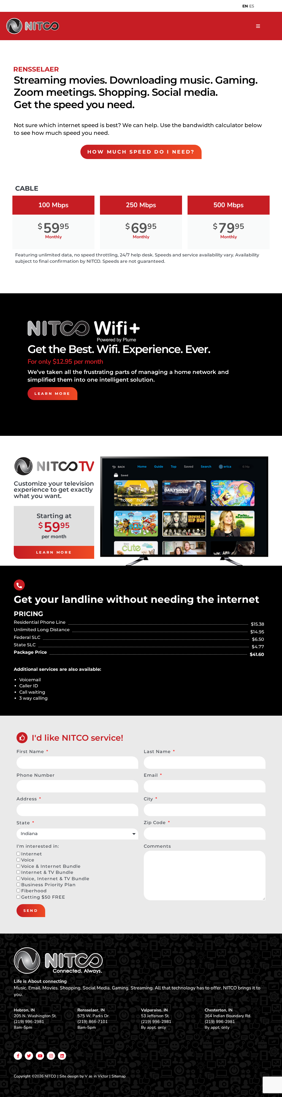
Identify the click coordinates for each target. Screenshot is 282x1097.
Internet (31, 854)
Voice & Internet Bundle (51, 866)
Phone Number (36, 775)
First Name (31, 751)
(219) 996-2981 (29, 1021)
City (149, 798)
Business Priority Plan (48, 884)
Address (27, 798)
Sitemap (119, 1076)
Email (151, 775)
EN (245, 6)
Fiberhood (34, 890)
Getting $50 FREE (43, 897)
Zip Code (155, 822)
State (24, 822)
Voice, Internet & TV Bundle (55, 878)
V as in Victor (96, 1076)
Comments (157, 846)
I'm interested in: (38, 846)
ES (251, 6)
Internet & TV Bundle (47, 872)
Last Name (158, 751)
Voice (27, 860)
